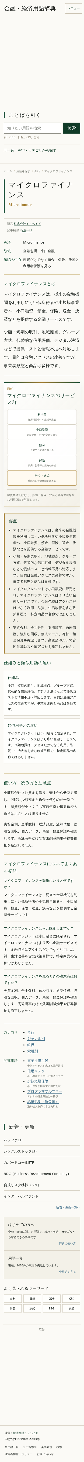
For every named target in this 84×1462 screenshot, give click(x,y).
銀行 (37, 171)
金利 (12, 1299)
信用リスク (36, 1070)
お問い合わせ (45, 1454)
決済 (71, 1308)
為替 (12, 1308)
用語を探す (23, 171)
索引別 (32, 1051)
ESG (51, 1308)
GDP (52, 1299)
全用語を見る (67, 1272)
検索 (71, 128)
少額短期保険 (37, 1081)
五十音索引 (30, 1447)
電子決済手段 (37, 1060)
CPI (71, 1299)
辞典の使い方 (67, 1243)
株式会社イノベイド (27, 224)
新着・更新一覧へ (68, 1207)
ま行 (30, 1032)
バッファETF (13, 1140)
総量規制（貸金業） (43, 1101)
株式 (32, 1308)
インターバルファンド (21, 1196)
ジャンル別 (36, 1038)
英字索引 (46, 1447)
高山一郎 (26, 230)
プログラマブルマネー (44, 1091)
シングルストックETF (20, 1151)
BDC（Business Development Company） (37, 1173)
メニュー (74, 8)
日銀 (32, 1299)
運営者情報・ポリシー (19, 1454)
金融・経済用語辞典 (30, 8)
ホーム (8, 171)
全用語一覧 (12, 1447)
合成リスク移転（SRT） (22, 1184)
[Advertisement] (42, 61)
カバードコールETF (19, 1162)
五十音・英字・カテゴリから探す (30, 150)
